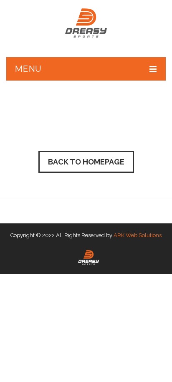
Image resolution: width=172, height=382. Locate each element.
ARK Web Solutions (138, 235)
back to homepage (86, 161)
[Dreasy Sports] (86, 23)
